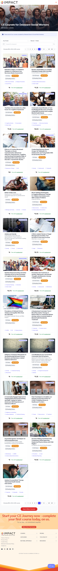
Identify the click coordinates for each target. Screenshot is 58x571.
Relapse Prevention (21, 81)
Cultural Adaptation (10, 414)
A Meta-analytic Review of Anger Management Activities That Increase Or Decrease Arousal (41, 235)
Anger (34, 248)
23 (52, 49)
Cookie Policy (4, 541)
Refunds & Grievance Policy (7, 543)
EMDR (15, 453)
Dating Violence (19, 330)
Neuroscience (36, 207)
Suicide (21, 492)
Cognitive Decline (9, 123)
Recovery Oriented (10, 81)
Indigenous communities (11, 412)
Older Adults (8, 125)
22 (49, 49)
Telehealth (49, 168)
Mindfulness (49, 286)
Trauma (13, 248)
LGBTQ (7, 330)
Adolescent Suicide (10, 234)
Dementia (19, 284)
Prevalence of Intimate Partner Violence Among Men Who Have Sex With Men (14, 312)
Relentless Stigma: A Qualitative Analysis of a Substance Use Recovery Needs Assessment (14, 71)
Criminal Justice (43, 328)
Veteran (34, 372)
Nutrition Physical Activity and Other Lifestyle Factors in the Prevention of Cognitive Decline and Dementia (15, 274)
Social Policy (8, 83)
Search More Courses (29, 509)
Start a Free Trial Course (29, 527)
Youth (41, 453)
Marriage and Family (10, 209)
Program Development (43, 370)
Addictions (24, 55)
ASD (18, 168)
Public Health (35, 83)
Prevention (35, 453)
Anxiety (34, 168)
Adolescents (41, 168)
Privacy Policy (4, 539)
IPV (13, 330)
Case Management (37, 125)
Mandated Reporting (37, 455)
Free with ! (16, 87)
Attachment (8, 372)
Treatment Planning (10, 284)
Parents (24, 209)
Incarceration (18, 123)
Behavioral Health (49, 55)
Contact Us (3, 545)
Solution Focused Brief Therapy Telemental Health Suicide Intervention (14, 481)
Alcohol (18, 209)
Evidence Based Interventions (39, 81)
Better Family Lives (10, 192)
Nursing (51, 424)
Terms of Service (5, 537)
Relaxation (40, 248)
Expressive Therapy (10, 168)
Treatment (35, 123)
